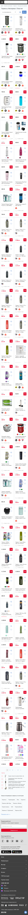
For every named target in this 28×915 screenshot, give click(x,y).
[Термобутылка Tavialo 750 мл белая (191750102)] (7, 151)
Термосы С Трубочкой (7, 810)
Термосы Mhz (18, 810)
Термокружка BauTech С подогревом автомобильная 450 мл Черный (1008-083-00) (21, 182)
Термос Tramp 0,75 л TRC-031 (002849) (20, 280)
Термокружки (11, 799)
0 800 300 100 (5, 883)
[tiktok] (21, 841)
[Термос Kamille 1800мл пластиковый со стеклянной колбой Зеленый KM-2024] (7, 455)
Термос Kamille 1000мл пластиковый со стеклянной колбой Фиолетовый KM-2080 (7, 384)
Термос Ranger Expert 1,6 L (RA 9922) (7, 133)
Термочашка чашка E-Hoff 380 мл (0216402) (20, 205)
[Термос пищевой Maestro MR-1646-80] (21, 350)
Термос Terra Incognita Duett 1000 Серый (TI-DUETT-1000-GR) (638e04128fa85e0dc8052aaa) (7, 614)
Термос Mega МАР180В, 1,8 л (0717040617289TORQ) (21, 384)
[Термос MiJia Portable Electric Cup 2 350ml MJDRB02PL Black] (21, 455)
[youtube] (17, 841)
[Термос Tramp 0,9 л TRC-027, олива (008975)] (21, 324)
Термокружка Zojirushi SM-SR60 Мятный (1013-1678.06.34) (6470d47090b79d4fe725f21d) (7, 638)
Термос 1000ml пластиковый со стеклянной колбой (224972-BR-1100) (6, 543)
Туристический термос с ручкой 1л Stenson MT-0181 (20, 409)
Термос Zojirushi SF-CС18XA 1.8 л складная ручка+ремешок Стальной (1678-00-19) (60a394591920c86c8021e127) (7, 565)
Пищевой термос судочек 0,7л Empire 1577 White (6, 437)
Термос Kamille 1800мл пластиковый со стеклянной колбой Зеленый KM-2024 (7, 464)
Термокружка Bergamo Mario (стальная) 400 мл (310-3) (20, 82)
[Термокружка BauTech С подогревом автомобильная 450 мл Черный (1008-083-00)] (21, 176)
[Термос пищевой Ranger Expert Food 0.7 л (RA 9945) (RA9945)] (7, 483)
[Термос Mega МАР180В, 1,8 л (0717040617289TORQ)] (21, 375)
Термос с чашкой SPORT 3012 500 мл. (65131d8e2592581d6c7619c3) (7, 660)
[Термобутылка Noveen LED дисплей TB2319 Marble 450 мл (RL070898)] (21, 20)
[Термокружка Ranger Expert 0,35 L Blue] (21, 101)
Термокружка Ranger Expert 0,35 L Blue (20, 107)
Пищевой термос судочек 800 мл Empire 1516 (5, 409)
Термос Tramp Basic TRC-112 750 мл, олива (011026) (6, 356)
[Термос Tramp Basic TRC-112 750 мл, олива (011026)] (7, 350)
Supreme (23, 799)
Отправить (5, 2)
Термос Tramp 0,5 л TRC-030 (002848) (6, 255)
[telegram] (12, 841)
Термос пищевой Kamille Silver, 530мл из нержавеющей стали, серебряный (20, 733)
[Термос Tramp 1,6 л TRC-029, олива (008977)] (21, 223)
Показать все (5, 814)
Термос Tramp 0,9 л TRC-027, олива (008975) (20, 331)
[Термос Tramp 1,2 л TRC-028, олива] (7, 726)
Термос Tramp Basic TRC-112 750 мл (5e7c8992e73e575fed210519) (21, 543)
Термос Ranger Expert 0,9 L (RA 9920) (7, 82)
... (15, 770)
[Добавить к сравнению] (11, 17)
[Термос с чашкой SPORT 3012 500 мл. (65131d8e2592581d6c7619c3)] (7, 654)
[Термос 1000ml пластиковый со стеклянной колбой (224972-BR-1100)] (7, 536)
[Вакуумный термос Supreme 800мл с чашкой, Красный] (7, 701)
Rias (18, 799)
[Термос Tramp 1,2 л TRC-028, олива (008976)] (7, 223)
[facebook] (2, 841)
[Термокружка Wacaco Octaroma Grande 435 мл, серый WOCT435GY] (7, 20)
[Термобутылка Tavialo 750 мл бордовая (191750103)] (21, 151)
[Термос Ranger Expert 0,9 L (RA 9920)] (7, 75)
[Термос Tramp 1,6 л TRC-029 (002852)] (7, 274)
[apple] (6, 905)
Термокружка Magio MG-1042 (6, 107)
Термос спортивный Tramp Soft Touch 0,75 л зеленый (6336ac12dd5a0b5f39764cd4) (21, 589)
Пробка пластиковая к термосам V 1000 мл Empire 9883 (7, 517)
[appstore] (6, 851)
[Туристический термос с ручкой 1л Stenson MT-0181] (21, 403)
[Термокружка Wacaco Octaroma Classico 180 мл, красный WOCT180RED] (21, 428)
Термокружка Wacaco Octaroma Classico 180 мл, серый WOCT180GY (20, 57)
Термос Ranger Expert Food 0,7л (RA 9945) (7, 205)
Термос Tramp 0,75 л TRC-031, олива (20, 682)
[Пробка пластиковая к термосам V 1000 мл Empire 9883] (7, 511)
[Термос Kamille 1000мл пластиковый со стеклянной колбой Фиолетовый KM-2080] (7, 375)
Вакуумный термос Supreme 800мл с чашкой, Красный (6, 708)
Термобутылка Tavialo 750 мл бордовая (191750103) (20, 160)
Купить (11, 39)
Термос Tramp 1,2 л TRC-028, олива (6, 733)
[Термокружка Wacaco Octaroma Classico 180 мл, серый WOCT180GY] (21, 48)
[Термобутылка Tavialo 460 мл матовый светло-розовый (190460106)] (7, 176)
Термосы (4, 799)
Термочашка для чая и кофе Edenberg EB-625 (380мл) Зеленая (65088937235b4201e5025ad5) (7, 589)
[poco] (21, 905)
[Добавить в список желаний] (11, 20)
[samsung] (13, 905)
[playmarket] (17, 851)
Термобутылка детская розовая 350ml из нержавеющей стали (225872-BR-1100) (20, 757)
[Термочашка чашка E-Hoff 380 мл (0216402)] (21, 198)
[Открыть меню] (2, 2)
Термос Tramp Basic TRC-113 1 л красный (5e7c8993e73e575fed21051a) (21, 660)
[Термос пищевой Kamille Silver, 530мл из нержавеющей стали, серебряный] (21, 726)
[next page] (20, 770)
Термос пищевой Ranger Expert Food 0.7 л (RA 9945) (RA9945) (6, 492)
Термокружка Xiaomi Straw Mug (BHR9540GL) (15, 779)
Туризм (15, 5)
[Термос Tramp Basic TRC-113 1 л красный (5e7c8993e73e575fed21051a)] (21, 654)
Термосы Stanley (17, 803)
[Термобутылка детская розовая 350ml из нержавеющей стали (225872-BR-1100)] (21, 749)
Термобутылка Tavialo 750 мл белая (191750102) (6, 160)
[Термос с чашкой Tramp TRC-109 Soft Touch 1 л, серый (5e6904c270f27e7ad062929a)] (7, 676)
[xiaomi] (2, 905)
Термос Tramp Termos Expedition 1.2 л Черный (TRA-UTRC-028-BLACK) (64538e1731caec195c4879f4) (21, 565)
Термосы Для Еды (6, 803)
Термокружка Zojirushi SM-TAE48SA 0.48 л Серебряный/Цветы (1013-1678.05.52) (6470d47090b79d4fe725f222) (7, 757)
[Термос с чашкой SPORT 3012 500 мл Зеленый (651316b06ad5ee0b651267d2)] (21, 629)
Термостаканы (5, 806)
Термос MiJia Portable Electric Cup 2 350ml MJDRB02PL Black (20, 464)
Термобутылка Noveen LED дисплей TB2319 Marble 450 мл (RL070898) (20, 29)
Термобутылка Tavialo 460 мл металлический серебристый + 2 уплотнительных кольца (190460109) (20, 133)
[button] (20, 12)
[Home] (2, 6)
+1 (10, 26)
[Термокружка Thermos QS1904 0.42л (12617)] (21, 701)
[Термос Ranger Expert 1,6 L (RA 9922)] (7, 126)
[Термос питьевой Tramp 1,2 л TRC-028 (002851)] (21, 249)
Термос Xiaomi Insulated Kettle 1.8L (16, 776)
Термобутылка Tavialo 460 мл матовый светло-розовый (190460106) (6, 182)
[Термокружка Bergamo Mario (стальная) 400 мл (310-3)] (21, 75)
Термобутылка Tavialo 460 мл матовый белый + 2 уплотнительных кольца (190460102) (6, 57)
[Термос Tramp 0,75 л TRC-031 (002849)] (21, 274)
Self (12, 806)
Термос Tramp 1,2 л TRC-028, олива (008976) (6, 230)
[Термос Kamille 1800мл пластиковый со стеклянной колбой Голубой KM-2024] (21, 483)
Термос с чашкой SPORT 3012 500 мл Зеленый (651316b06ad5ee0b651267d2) (21, 638)
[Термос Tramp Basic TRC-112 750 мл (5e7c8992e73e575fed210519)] (21, 536)
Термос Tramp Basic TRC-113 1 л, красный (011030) (7, 331)
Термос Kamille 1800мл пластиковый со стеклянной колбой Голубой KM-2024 (20, 492)
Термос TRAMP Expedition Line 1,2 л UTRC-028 (16, 788)
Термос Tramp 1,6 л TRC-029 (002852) (6, 280)
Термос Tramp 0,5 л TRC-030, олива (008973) (6, 306)
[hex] (3, 26)
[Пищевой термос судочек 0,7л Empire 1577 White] (7, 428)
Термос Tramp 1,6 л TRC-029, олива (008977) (20, 230)
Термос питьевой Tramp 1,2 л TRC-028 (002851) (20, 255)
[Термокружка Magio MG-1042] (7, 101)
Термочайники (18, 806)
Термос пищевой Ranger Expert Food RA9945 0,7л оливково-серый (20, 517)
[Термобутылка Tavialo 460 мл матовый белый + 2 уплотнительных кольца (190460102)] (7, 48)
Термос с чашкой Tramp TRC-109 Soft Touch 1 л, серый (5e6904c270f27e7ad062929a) (7, 682)
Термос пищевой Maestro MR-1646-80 (20, 356)
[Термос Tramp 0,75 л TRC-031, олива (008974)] (21, 299)
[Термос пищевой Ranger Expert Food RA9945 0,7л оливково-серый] (21, 511)
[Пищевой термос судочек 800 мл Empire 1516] (7, 403)
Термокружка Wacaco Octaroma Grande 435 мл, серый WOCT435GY (6, 29)
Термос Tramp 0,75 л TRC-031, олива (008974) (20, 306)
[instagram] (7, 841)
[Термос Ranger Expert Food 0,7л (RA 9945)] (7, 198)
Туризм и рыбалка (8, 5)
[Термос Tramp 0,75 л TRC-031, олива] (21, 676)
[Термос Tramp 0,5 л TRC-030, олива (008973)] (7, 299)
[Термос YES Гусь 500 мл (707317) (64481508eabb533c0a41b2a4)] (21, 605)
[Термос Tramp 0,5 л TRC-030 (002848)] (7, 249)
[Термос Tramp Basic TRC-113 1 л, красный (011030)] (7, 324)
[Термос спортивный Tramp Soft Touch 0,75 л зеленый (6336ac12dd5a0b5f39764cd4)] (21, 580)
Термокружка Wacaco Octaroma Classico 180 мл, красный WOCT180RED (20, 437)
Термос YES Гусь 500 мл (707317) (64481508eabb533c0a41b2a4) (21, 614)
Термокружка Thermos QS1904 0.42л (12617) (19, 708)
